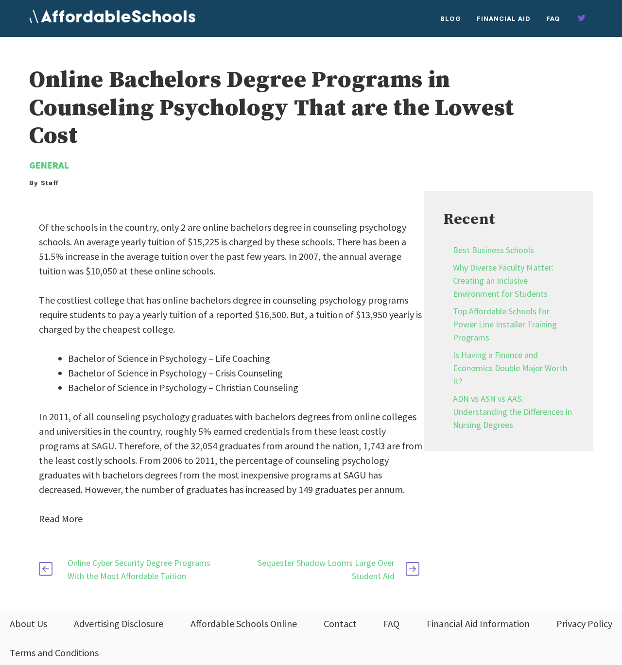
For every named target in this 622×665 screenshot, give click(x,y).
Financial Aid (504, 18)
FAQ (553, 18)
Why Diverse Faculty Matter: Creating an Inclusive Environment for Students (503, 280)
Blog (450, 18)
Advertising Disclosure (118, 623)
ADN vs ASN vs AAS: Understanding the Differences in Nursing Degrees (512, 411)
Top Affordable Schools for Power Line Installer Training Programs (505, 324)
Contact (340, 623)
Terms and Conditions (54, 653)
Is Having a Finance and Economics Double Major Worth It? (510, 368)
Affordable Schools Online (243, 623)
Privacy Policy (584, 623)
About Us (28, 623)
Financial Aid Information (478, 623)
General (49, 165)
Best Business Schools (493, 250)
